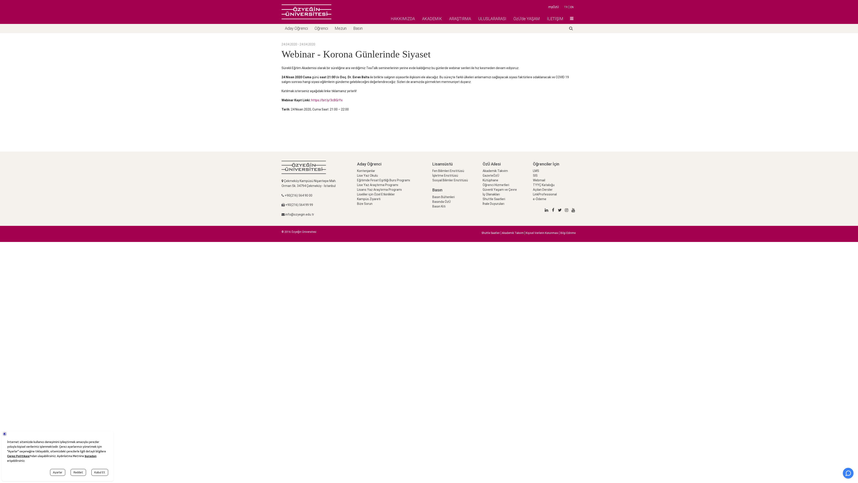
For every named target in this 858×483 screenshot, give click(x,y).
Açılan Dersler (543, 189)
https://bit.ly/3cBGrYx (327, 100)
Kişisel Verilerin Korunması (542, 233)
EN (572, 7)
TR (566, 7)
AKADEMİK (432, 18)
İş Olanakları (491, 194)
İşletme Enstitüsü (445, 175)
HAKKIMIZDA (403, 18)
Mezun (341, 28)
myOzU (553, 7)
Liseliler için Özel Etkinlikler (376, 194)
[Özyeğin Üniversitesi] (306, 12)
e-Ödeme (539, 199)
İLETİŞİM (555, 18)
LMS (536, 171)
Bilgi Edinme (568, 233)
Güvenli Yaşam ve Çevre (500, 189)
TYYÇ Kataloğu (544, 185)
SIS (535, 175)
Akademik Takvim (495, 171)
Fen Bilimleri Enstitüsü (448, 171)
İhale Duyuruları (493, 203)
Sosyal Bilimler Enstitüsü (450, 180)
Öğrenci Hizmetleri (496, 185)
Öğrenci (321, 28)
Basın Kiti (439, 206)
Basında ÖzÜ (441, 201)
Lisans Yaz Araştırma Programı (379, 189)
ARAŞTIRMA (460, 18)
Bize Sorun (364, 203)
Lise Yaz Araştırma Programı (377, 185)
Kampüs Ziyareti (369, 199)
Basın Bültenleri (443, 197)
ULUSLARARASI (492, 18)
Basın (358, 28)
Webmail (539, 180)
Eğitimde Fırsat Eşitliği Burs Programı (383, 180)
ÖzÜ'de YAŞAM (526, 18)
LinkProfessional (545, 194)
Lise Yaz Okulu (367, 175)
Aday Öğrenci (296, 28)
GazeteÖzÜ (491, 175)
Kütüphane (490, 180)
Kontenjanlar (366, 171)
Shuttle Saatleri (494, 199)
